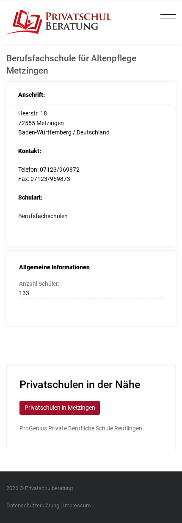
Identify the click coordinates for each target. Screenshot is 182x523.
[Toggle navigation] (166, 19)
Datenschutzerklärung (32, 505)
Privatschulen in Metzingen (60, 407)
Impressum (77, 505)
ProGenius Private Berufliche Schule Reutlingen (80, 428)
